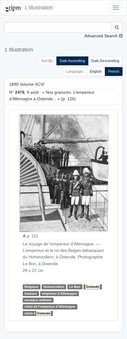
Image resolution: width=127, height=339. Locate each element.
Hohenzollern (53, 286)
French (113, 71)
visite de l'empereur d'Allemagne (50, 306)
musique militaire (38, 300)
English (96, 71)
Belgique (31, 286)
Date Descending (105, 61)
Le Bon (74, 286)
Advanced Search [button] (101, 35)
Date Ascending (72, 61)
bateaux (31, 293)
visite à (37, 313)
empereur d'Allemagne (59, 293)
